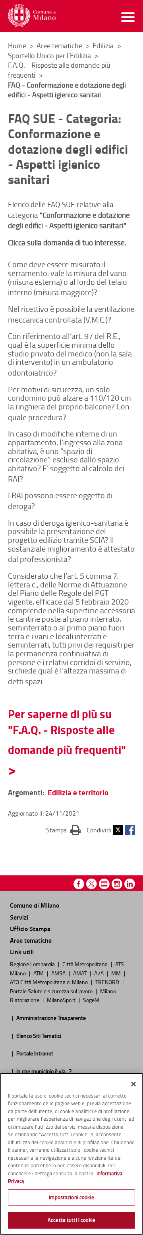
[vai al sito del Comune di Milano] (32, 15)
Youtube (104, 884)
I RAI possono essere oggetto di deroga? (60, 500)
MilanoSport (62, 1000)
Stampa (63, 829)
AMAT (80, 973)
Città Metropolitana (85, 964)
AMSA (59, 973)
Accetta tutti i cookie (71, 1219)
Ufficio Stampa (30, 928)
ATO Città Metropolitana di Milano (49, 982)
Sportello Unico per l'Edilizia (50, 55)
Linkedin (129, 884)
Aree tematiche (60, 45)
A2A (99, 973)
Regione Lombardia (33, 964)
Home (17, 45)
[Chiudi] (133, 1084)
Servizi (19, 917)
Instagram (117, 884)
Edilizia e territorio (78, 792)
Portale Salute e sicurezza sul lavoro (52, 991)
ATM (39, 973)
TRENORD (107, 982)
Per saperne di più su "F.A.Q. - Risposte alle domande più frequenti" (67, 731)
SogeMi (91, 1000)
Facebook (130, 830)
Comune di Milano (34, 905)
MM (116, 973)
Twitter (118, 830)
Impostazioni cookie (71, 1197)
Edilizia (104, 45)
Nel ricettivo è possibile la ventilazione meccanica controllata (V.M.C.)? (71, 314)
